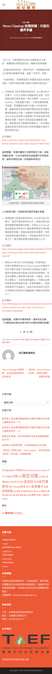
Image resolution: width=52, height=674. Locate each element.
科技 (39, 491)
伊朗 (19, 477)
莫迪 (17, 495)
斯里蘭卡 (37, 486)
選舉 (33, 494)
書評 (19, 491)
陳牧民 (46, 495)
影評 (11, 487)
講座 (25, 495)
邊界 (8, 342)
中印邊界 (42, 339)
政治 (23, 486)
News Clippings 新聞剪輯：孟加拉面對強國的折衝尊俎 (13, 373)
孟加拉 (28, 481)
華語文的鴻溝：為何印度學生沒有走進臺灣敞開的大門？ (25, 438)
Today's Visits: (9, 540)
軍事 (29, 495)
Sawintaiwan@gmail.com (25, 595)
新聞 (46, 486)
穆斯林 (44, 491)
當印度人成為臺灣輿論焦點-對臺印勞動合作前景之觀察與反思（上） (26, 429)
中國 (15, 476)
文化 (28, 486)
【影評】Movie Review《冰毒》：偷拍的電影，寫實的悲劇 (38, 373)
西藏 (21, 495)
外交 (16, 481)
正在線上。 (13, 513)
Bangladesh (8, 470)
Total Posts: (8, 562)
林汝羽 (30, 491)
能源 (10, 495)
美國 (6, 495)
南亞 (26, 475)
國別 (28, 22)
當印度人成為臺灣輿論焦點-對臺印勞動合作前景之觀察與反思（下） (26, 420)
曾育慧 (24, 491)
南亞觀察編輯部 (36, 38)
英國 (13, 495)
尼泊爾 (38, 481)
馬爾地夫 (5, 499)
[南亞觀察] (26, 5)
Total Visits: (8, 555)
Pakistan (33, 470)
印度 (24, 22)
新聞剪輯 (7, 490)
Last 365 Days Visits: (11, 547)
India (19, 470)
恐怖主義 (16, 487)
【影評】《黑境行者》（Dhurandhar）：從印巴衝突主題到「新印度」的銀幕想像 (26, 452)
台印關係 (42, 477)
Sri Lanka (42, 470)
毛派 (35, 491)
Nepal (26, 470)
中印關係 (8, 476)
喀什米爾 (10, 482)
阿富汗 (39, 495)
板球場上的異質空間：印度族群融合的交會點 (24, 445)
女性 (21, 482)
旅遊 (14, 491)
